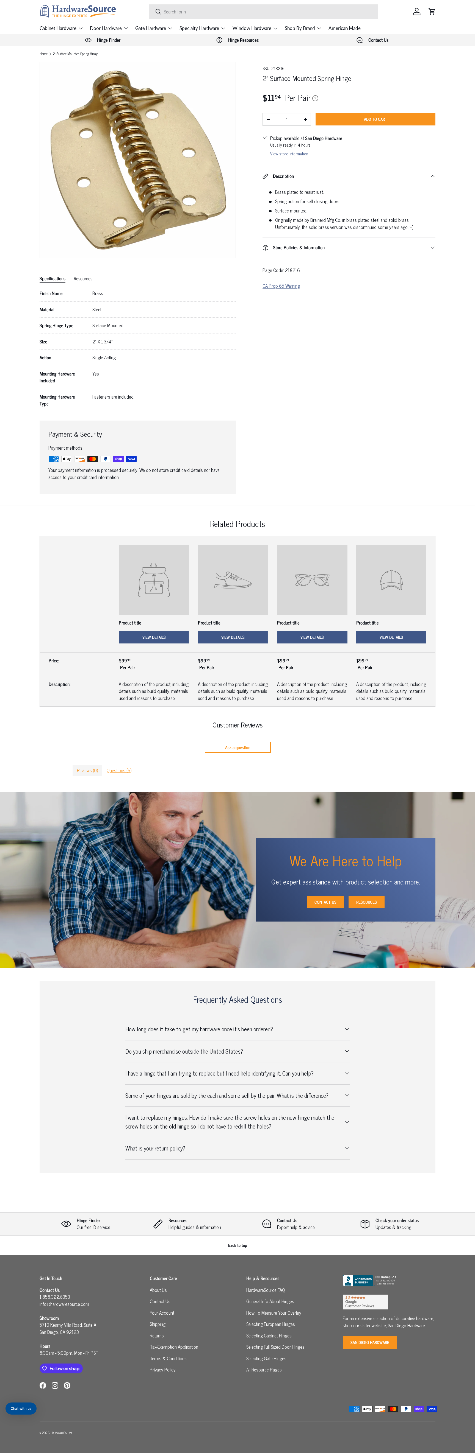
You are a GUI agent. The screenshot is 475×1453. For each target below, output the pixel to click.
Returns (157, 1335)
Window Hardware (252, 28)
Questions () (119, 770)
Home (44, 54)
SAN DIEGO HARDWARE (369, 1342)
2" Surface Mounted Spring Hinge (75, 54)
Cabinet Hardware (58, 28)
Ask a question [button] (237, 747)
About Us (158, 1290)
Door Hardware (106, 28)
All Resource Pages (264, 1369)
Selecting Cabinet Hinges (269, 1335)
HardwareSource (61, 1433)
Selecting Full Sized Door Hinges (275, 1347)
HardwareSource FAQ (265, 1290)
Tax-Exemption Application (174, 1347)
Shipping (157, 1324)
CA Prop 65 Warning (281, 286)
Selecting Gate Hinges (266, 1358)
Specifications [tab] (52, 278)
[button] (432, 11)
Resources (366, 901)
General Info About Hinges (270, 1301)
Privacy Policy (163, 1369)
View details (154, 637)
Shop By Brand (300, 28)
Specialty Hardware (199, 28)
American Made (344, 28)
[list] (138, 160)
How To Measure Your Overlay (273, 1313)
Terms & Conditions (168, 1358)
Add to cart (375, 119)
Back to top (237, 1245)
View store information (289, 153)
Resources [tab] (83, 278)
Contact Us (325, 901)
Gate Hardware (150, 28)
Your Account (162, 1313)
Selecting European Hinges (270, 1324)
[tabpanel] (138, 348)
